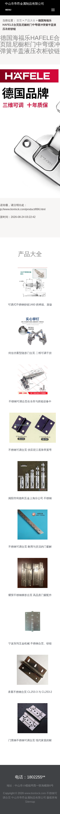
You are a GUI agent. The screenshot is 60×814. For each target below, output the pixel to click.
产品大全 (30, 20)
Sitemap (30, 801)
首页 (19, 20)
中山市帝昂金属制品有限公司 (28, 797)
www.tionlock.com (35, 793)
